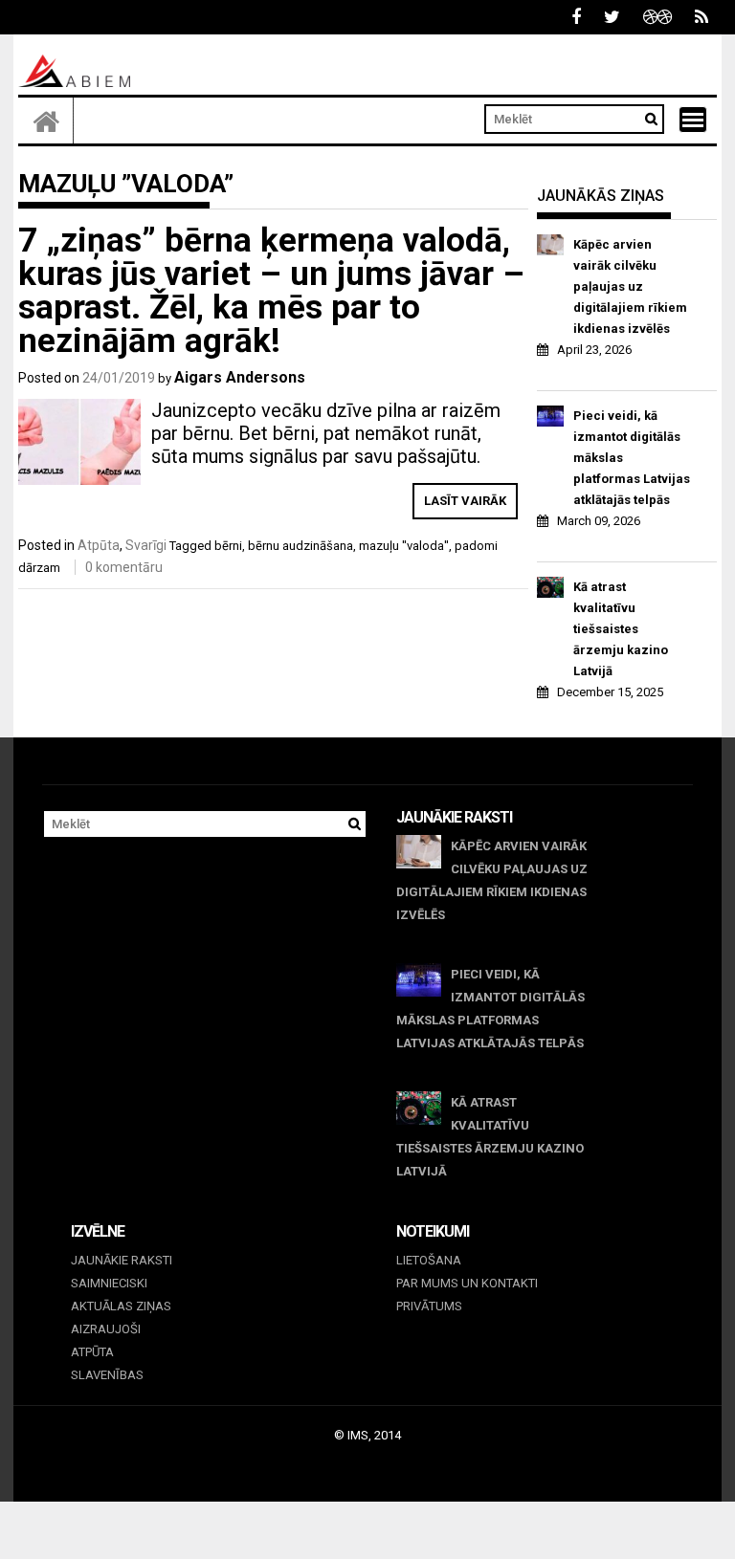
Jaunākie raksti (121, 1260)
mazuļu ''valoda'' (404, 545)
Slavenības (107, 1375)
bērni (228, 545)
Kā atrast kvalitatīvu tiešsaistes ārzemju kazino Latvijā (620, 629)
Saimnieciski (109, 1283)
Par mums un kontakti (467, 1283)
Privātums (429, 1306)
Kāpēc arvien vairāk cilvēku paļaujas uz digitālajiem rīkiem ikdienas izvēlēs (630, 286)
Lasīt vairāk (465, 501)
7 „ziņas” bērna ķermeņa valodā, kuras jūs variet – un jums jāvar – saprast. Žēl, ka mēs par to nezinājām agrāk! (271, 291)
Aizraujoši (106, 1329)
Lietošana (428, 1260)
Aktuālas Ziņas (121, 1306)
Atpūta (99, 545)
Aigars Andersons (239, 377)
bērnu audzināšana (300, 545)
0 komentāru (124, 567)
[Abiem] (46, 120)
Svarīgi (146, 545)
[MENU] (693, 119)
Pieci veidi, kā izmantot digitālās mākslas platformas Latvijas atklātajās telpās (631, 457)
